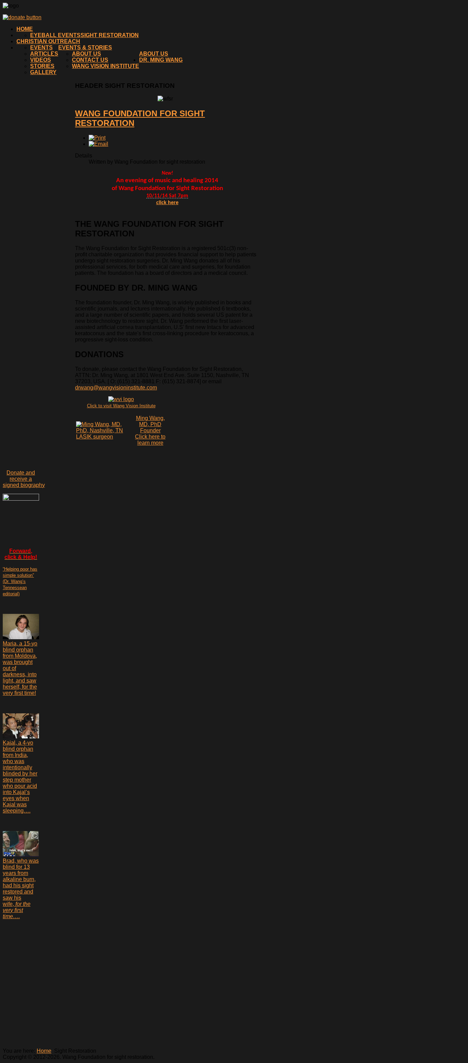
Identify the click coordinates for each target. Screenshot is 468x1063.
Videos (40, 60)
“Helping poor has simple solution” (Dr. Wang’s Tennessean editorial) (20, 581)
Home (24, 29)
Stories (42, 66)
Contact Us (90, 60)
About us (153, 54)
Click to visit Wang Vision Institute (121, 405)
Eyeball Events (55, 35)
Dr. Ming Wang (161, 60)
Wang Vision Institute (105, 66)
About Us (86, 54)
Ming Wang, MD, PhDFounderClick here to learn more (150, 430)
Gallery (43, 72)
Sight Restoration (110, 35)
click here (167, 203)
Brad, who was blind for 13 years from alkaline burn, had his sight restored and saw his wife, (21, 888)
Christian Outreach (48, 41)
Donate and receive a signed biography (24, 479)
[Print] (97, 138)
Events (41, 47)
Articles (44, 54)
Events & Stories (85, 47)
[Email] (98, 144)
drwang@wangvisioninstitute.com (116, 387)
